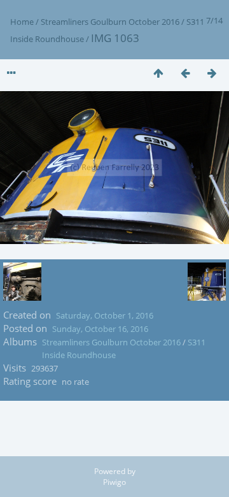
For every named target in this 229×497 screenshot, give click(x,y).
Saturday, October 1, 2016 (104, 315)
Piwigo (114, 482)
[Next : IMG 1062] (211, 73)
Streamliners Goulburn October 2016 (110, 21)
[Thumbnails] (158, 73)
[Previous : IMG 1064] (185, 73)
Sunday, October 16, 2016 (100, 329)
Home (22, 21)
